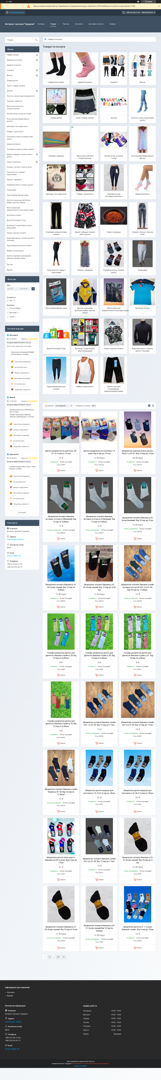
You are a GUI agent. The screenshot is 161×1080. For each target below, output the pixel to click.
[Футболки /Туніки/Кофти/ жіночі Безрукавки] (85, 332)
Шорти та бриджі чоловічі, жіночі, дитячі (85, 233)
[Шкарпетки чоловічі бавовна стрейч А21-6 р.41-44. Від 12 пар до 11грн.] (99, 836)
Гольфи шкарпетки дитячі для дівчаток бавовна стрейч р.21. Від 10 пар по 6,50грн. (137, 655)
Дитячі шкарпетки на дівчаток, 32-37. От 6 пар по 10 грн (61, 452)
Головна (41, 24)
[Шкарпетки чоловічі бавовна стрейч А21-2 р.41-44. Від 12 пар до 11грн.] (137, 699)
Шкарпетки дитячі (85, 82)
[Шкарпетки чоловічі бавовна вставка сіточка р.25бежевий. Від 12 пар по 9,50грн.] (61, 495)
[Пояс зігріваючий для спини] (56, 291)
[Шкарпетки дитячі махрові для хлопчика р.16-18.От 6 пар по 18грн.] (137, 768)
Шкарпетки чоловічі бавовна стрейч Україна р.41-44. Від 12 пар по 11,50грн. (61, 792)
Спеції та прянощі (114, 232)
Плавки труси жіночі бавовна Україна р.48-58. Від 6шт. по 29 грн (22, 416)
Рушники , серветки (56, 156)
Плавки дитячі (56, 118)
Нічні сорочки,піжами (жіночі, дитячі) (142, 157)
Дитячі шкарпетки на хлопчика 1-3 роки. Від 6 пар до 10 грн (99, 452)
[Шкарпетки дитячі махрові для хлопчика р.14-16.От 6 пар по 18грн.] (99, 768)
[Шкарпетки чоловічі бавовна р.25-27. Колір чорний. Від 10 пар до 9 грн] (137, 836)
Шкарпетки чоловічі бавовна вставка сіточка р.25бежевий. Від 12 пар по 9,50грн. (61, 519)
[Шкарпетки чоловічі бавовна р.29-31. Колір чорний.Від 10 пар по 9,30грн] (99, 904)
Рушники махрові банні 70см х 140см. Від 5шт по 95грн (23, 468)
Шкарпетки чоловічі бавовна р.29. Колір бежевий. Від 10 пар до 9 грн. (138, 519)
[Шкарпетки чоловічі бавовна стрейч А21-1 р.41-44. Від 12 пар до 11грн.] (99, 699)
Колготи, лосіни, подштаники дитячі (142, 119)
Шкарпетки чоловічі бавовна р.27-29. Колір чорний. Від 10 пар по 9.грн (61, 928)
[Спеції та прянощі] (113, 215)
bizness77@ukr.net (14, 556)
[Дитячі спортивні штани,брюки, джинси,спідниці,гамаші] (113, 370)
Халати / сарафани (85, 270)
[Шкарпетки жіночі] (142, 177)
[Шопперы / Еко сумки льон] (56, 177)
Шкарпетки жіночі (142, 194)
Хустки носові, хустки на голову (113, 157)
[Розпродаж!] (142, 253)
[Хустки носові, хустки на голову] (113, 139)
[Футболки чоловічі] (142, 291)
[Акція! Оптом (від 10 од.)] (56, 332)
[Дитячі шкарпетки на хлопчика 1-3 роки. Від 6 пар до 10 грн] (99, 429)
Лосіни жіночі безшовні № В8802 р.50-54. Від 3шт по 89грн (22, 353)
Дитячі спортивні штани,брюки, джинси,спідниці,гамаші (113, 389)
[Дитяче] (113, 101)
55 (58, 957)
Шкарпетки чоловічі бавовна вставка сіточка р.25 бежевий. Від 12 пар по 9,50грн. (99, 519)
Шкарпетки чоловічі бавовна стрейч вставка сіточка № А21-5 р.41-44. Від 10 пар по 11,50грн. (137, 587)
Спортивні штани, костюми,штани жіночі (113, 195)
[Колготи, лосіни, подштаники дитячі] (142, 101)
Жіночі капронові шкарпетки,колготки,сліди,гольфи (114, 309)
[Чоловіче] (113, 65)
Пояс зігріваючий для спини (56, 308)
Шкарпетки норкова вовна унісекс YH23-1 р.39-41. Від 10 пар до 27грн (138, 452)
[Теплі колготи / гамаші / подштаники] (56, 253)
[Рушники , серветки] (56, 139)
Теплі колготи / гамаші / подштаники (56, 271)
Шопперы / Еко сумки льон (56, 194)
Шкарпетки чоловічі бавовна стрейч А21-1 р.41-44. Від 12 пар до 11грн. (99, 723)
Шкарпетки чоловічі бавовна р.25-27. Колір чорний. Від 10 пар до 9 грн (137, 860)
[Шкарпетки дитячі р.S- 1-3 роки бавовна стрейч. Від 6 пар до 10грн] (137, 904)
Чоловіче (113, 82)
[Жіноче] (142, 65)
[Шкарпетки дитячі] (85, 65)
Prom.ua (92, 1061)
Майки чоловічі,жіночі (84, 387)
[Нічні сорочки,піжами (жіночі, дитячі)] (142, 139)
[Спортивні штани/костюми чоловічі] (56, 215)
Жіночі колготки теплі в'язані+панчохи (85, 157)
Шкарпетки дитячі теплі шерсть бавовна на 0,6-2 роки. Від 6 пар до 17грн (61, 860)
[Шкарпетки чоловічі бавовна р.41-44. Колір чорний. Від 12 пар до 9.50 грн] (99, 563)
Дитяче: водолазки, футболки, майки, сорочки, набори (85, 310)
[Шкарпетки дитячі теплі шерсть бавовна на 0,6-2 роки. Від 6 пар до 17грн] (61, 836)
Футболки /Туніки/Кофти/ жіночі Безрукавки (85, 350)
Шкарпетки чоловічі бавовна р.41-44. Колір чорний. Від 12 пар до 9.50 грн (99, 587)
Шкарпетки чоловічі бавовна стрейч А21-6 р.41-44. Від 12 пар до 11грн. (99, 860)
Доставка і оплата (96, 24)
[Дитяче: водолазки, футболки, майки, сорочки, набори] (85, 291)
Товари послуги (13, 55)
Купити (62, 470)
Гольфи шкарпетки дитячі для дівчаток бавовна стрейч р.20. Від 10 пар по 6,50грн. (99, 655)
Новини (112, 24)
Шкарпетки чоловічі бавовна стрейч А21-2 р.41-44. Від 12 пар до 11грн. (137, 723)
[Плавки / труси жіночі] (85, 177)
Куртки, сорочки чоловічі (113, 348)
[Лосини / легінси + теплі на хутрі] (142, 215)
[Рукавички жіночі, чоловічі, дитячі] (113, 253)
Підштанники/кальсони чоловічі (56, 388)
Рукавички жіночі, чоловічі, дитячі (113, 271)
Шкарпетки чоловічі (56, 82)
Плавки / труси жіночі (85, 194)
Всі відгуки (22, 512)
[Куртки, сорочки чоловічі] (113, 332)
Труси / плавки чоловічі (85, 118)
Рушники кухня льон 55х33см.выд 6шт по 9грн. (22, 411)
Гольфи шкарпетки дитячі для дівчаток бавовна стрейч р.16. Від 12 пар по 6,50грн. (61, 723)
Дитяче (114, 118)
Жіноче (142, 82)
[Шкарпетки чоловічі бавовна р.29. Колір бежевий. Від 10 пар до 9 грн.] (137, 495)
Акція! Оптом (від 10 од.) (56, 348)
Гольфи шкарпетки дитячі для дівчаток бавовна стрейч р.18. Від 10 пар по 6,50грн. (61, 655)
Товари (53, 24)
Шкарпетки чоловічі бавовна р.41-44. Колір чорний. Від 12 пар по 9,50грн (61, 587)
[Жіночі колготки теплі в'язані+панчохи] (85, 139)
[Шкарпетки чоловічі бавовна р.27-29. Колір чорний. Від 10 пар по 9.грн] (61, 904)
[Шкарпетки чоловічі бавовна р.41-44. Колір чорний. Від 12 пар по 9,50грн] (61, 563)
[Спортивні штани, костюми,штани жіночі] (113, 177)
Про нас (66, 24)
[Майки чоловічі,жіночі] (85, 370)
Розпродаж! (142, 270)
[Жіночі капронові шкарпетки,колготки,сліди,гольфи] (113, 291)
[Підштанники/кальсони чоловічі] (56, 370)
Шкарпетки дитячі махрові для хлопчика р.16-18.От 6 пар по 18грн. (138, 791)
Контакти (79, 24)
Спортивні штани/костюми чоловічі (56, 233)
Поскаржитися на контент (81, 1063)
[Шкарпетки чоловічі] (56, 65)
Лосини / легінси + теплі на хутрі (142, 233)
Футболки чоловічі (142, 308)
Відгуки (10, 270)
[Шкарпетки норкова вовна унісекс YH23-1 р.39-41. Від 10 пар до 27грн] (137, 429)
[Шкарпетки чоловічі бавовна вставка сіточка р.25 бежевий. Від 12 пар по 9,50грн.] (99, 495)
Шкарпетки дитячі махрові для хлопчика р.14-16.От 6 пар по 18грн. (99, 791)
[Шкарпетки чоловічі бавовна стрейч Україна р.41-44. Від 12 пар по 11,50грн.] (61, 768)
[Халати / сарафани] (85, 253)
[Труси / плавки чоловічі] (85, 101)
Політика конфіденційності (100, 1063)
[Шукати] (36, 40)
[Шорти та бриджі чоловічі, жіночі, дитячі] (85, 215)
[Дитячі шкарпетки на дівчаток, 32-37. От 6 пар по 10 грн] (61, 429)
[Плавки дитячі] (56, 101)
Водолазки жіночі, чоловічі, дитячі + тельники (142, 350)
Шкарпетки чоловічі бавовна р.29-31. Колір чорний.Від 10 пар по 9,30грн (99, 928)
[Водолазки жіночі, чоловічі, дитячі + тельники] (142, 332)
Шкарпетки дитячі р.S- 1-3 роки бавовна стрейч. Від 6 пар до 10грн (138, 928)
